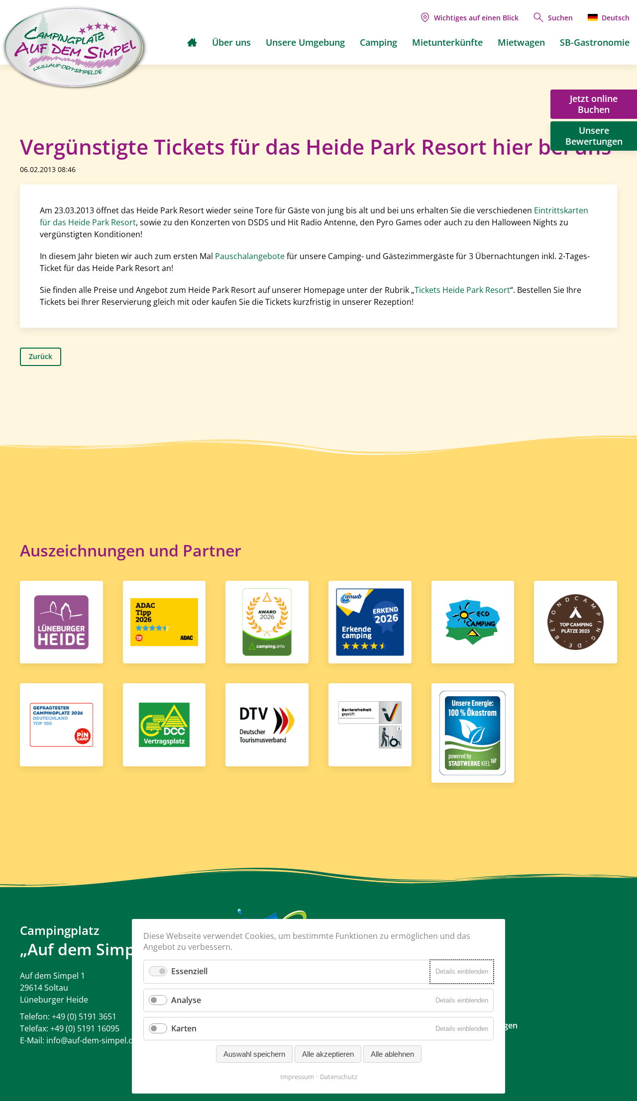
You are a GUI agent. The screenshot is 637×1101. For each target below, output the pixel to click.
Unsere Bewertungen (594, 135)
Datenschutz (338, 1076)
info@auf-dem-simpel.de (92, 1040)
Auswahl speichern (254, 1054)
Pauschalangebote (250, 256)
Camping (378, 42)
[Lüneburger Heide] (61, 621)
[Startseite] (192, 42)
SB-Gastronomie (595, 42)
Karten (184, 1028)
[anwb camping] (370, 621)
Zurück (40, 356)
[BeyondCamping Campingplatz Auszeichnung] (575, 621)
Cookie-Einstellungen (478, 1025)
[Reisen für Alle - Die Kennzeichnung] (370, 724)
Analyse (186, 1000)
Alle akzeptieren (328, 1054)
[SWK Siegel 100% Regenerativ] (472, 732)
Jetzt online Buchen (594, 103)
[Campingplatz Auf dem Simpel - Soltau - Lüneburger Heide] (74, 48)
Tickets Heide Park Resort (462, 289)
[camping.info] (267, 621)
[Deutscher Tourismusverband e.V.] (267, 724)
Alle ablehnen (392, 1054)
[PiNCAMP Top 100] (61, 724)
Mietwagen (521, 42)
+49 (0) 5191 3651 (84, 1016)
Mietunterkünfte (447, 42)
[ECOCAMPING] (473, 621)
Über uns (231, 42)
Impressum (297, 1076)
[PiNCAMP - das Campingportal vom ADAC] (164, 621)
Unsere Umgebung (305, 42)
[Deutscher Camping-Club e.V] (164, 724)
